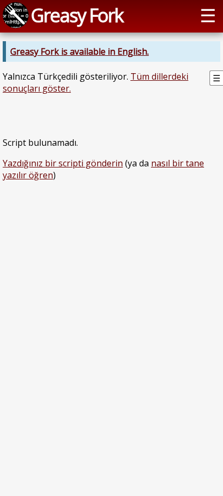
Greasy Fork (77, 15)
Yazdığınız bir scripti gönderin (63, 163)
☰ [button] (208, 15)
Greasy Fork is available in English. (79, 51)
